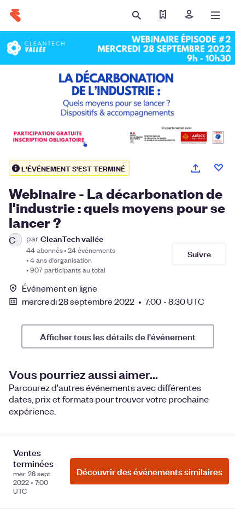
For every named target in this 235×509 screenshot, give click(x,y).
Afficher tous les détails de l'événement (118, 336)
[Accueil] (15, 15)
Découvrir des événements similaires (149, 471)
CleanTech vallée (71, 238)
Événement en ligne (59, 288)
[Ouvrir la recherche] (137, 15)
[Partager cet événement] (196, 168)
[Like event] (218, 167)
